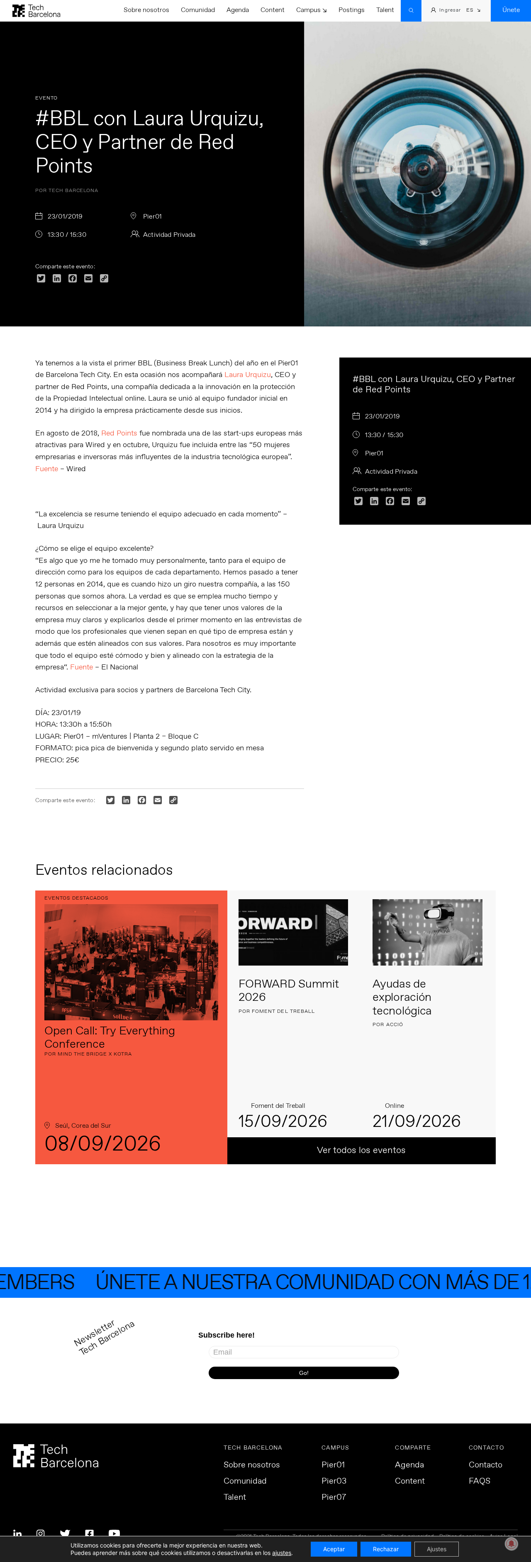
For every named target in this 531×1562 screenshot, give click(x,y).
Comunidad (198, 10)
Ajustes (436, 1548)
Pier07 (334, 1498)
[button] (473, 11)
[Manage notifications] (511, 1543)
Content (273, 10)
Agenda (238, 10)
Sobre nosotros (146, 10)
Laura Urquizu (247, 375)
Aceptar (334, 1548)
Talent (385, 10)
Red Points (119, 433)
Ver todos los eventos (361, 1150)
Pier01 (333, 1465)
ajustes (281, 1552)
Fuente (46, 469)
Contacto (485, 1465)
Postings (352, 10)
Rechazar (386, 1548)
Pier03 (334, 1482)
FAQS (479, 1482)
